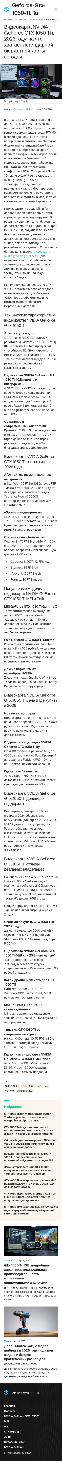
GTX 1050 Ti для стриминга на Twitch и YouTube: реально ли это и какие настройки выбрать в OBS (31, 1117)
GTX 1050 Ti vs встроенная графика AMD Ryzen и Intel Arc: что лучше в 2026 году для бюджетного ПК (31, 1183)
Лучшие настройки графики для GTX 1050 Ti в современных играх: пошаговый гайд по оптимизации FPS (31, 1157)
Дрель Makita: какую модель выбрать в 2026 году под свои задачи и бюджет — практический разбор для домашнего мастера (31, 1342)
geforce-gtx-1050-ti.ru (25, 1393)
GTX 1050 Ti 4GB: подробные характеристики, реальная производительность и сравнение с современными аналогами (31, 1264)
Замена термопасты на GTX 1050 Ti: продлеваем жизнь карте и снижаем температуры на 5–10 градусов (31, 1170)
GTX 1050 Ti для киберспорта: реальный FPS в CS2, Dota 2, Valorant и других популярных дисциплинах (31, 1197)
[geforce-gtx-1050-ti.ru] (6, 9)
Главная (8, 19)
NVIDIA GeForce (14, 1447)
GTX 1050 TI (9, 1261)
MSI (39, 1086)
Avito (7, 1437)
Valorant (9, 1091)
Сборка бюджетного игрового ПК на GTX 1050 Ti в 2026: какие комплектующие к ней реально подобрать (31, 1144)
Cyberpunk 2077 (25, 1091)
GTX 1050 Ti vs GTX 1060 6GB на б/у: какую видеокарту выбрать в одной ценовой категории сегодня (31, 1210)
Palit (46, 1086)
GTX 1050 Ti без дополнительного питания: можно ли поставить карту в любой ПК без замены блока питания (31, 1130)
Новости (10, 1411)
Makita (7, 1341)
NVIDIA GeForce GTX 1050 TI (29, 19)
